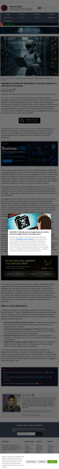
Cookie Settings (31, 461)
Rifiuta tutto (42, 461)
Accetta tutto (52, 461)
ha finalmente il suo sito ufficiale (24, 239)
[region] (29, 461)
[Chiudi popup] (49, 215)
